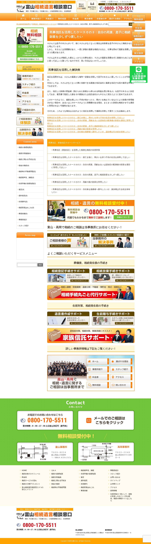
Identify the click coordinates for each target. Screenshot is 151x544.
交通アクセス (113, 1)
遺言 (82, 477)
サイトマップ (126, 1)
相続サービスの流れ (29, 480)
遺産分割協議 (56, 477)
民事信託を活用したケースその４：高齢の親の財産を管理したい (74, 129)
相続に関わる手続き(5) (27, 159)
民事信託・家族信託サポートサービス (64, 143)
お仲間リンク (115, 484)
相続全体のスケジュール (31, 474)
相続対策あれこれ (87, 487)
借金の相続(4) (24, 165)
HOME (103, 1)
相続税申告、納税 (87, 470)
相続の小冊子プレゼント (31, 484)
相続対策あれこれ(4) (26, 208)
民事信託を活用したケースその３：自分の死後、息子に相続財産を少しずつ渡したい (83, 126)
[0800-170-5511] (90, 201)
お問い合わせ (115, 477)
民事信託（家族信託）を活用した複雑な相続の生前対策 (76, 150)
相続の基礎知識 (57, 474)
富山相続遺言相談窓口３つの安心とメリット (32, 488)
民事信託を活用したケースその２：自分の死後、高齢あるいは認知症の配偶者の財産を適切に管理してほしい (90, 166)
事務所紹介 (23, 220)
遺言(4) (21, 189)
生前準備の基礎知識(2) (27, 183)
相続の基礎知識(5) (25, 147)
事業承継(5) (23, 214)
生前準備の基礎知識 (88, 474)
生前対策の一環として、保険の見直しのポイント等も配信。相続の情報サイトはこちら (121, 497)
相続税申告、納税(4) (26, 177)
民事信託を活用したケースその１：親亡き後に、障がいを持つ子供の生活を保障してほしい (86, 118)
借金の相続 (55, 484)
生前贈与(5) (23, 202)
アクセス (113, 487)
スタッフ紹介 (24, 226)
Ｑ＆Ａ (53, 470)
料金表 (24, 477)
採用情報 (113, 491)
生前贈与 (84, 484)
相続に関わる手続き (58, 480)
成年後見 (84, 480)
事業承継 (84, 491)
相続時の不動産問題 (58, 487)
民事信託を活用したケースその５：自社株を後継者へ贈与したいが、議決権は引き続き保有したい (88, 132)
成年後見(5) (23, 196)
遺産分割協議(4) (25, 153)
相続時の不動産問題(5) (27, 171)
